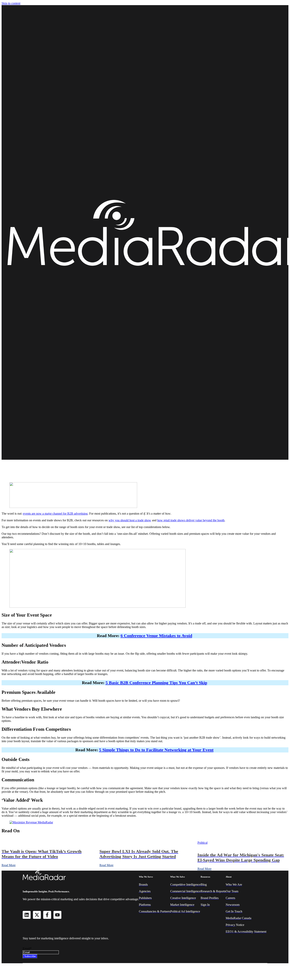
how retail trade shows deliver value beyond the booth (191, 520)
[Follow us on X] (37, 915)
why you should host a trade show (130, 520)
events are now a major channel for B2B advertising (55, 513)
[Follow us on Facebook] (47, 915)
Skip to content (11, 3)
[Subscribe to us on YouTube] (57, 915)
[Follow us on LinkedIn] (27, 915)
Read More (9, 865)
